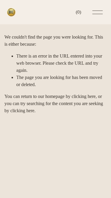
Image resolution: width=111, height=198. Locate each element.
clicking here (84, 96)
